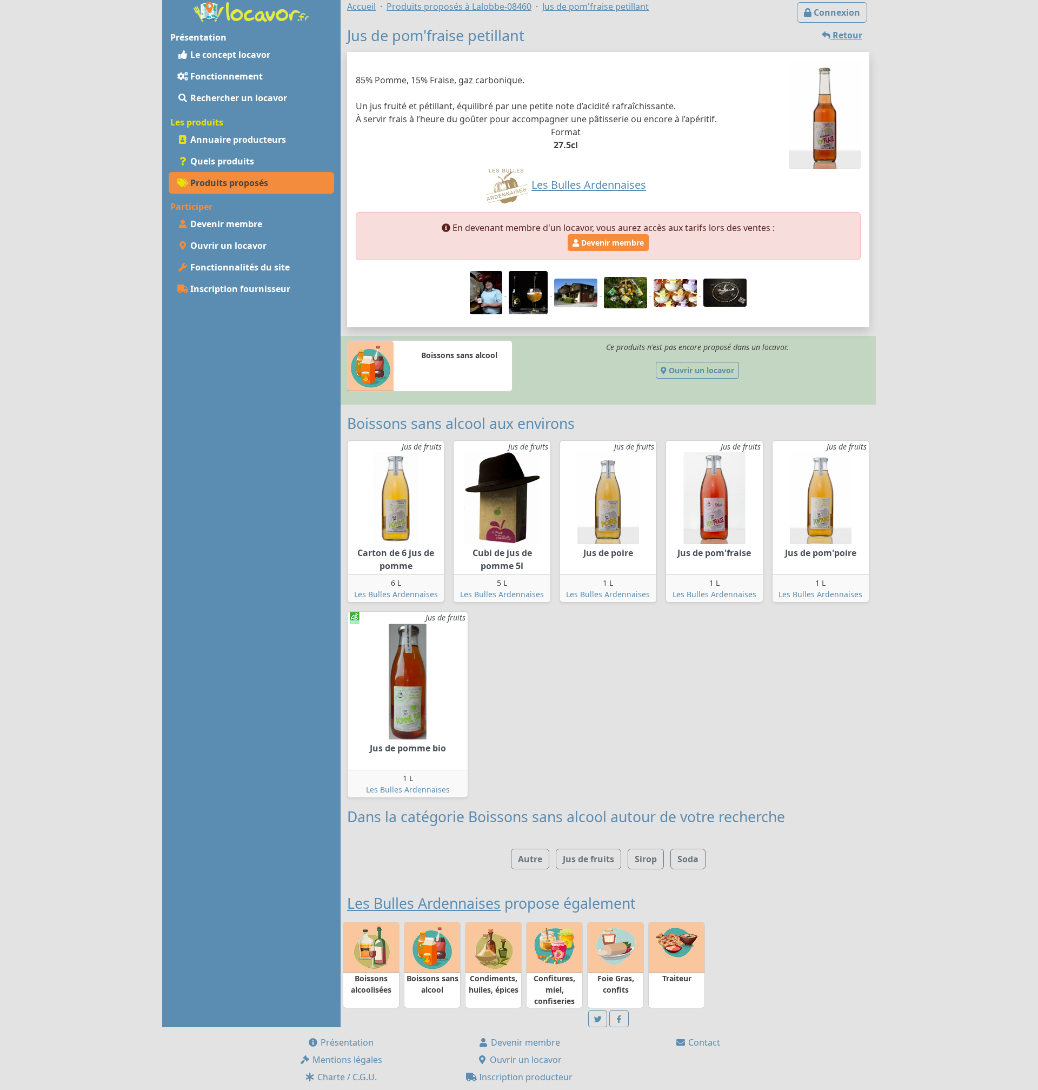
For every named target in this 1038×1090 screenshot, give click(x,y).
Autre (530, 859)
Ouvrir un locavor (227, 246)
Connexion (835, 12)
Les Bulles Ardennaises (396, 594)
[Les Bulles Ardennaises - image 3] (577, 292)
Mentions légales (346, 1060)
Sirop (646, 859)
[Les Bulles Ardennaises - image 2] (529, 292)
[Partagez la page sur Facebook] (619, 1018)
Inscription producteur (525, 1077)
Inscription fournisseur (239, 289)
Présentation (346, 1042)
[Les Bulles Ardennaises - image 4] (626, 292)
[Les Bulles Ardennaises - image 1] (487, 292)
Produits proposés (228, 183)
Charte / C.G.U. (346, 1077)
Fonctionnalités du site (239, 267)
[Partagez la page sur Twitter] (598, 1018)
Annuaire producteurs (237, 140)
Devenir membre (225, 224)
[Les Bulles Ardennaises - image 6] (725, 292)
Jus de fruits (588, 859)
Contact (703, 1042)
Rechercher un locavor (237, 98)
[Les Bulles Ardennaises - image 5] (676, 292)
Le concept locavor (229, 55)
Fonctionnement (225, 76)
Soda (687, 859)
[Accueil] (251, 11)
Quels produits (221, 161)
